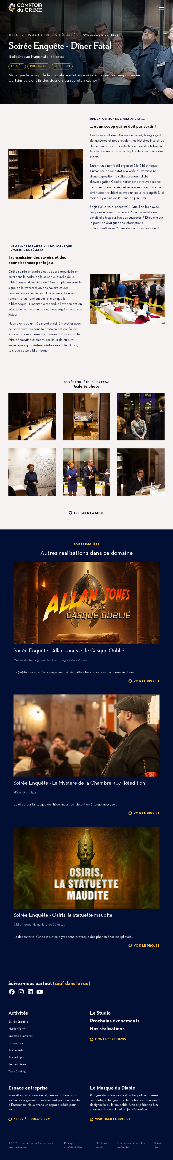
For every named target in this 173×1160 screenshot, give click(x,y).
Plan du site (157, 1145)
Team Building (17, 1071)
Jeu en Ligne (16, 1057)
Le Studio (100, 1013)
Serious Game (17, 1064)
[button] (160, 8)
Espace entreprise (28, 1088)
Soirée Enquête (18, 1022)
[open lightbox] (32, 417)
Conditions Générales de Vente (131, 1145)
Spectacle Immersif (20, 1036)
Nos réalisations (107, 1029)
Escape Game (17, 1043)
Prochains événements (114, 1021)
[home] (25, 7)
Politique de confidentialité (73, 1145)
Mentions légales (101, 1145)
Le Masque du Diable (112, 1088)
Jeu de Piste (16, 1050)
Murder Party (16, 1028)
